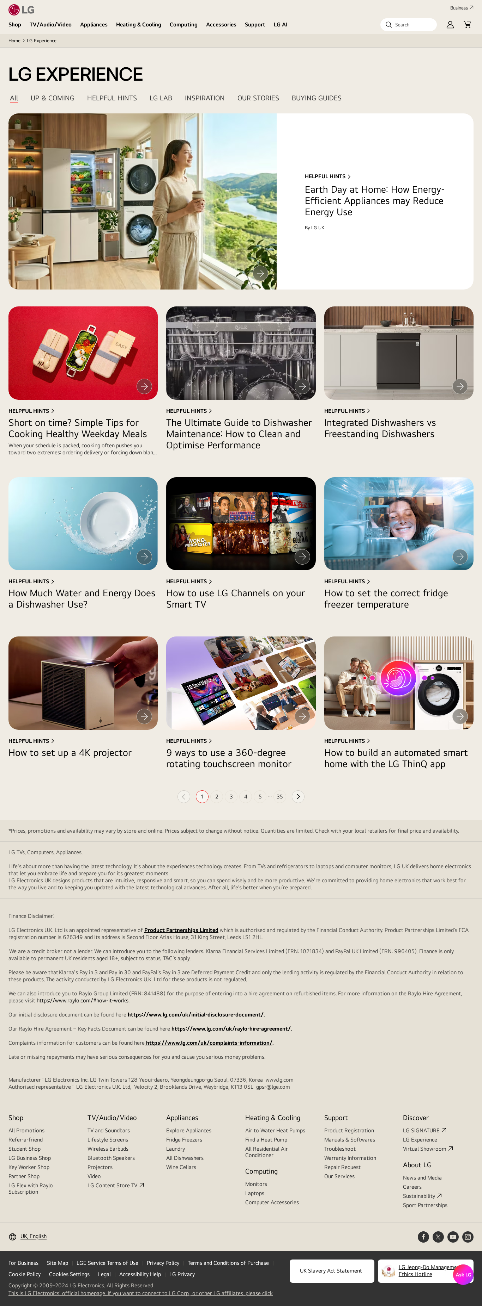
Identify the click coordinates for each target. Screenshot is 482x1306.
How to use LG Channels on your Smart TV (235, 598)
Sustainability (419, 1196)
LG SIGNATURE (421, 1130)
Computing (184, 24)
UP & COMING (52, 98)
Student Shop (24, 1148)
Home (14, 40)
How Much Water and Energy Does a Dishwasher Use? (82, 598)
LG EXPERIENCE (75, 75)
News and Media (422, 1177)
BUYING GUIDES (317, 98)
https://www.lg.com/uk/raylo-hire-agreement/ (231, 1028)
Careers (412, 1186)
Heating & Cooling (138, 24)
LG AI (281, 24)
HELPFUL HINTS (112, 98)
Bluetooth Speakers (111, 1158)
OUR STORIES (258, 98)
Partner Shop (24, 1176)
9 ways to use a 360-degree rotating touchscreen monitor (228, 757)
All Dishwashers (185, 1158)
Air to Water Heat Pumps (275, 1130)
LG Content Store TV (112, 1185)
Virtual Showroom (424, 1148)
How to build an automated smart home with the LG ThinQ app (396, 757)
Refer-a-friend (25, 1139)
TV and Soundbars (109, 1130)
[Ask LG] (463, 1275)
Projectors (100, 1167)
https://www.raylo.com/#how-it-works (82, 1000)
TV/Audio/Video (51, 24)
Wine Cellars (181, 1167)
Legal (104, 1274)
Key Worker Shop (28, 1167)
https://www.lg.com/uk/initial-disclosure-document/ (196, 1014)
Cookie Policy (24, 1274)
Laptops (254, 1193)
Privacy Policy (163, 1263)
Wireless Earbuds (108, 1148)
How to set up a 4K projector (70, 752)
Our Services (339, 1176)
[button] (408, 24)
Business (459, 8)
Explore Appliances (188, 1130)
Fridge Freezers (184, 1139)
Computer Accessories (272, 1202)
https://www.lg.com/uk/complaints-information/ (208, 1042)
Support (255, 24)
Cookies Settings (69, 1274)
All (14, 98)
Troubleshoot (340, 1148)
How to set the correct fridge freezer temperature (386, 598)
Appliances (94, 24)
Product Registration (349, 1130)
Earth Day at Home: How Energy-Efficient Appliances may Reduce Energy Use (375, 200)
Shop (14, 24)
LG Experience (420, 1139)
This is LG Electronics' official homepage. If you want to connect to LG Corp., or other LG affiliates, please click (140, 1293)
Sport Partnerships (425, 1205)
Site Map (57, 1263)
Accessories (221, 24)
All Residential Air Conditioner (266, 1151)
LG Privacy (182, 1274)
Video (94, 1176)
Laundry (175, 1148)
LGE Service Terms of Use (107, 1263)
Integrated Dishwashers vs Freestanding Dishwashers (380, 427)
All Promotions (26, 1130)
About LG (417, 1165)
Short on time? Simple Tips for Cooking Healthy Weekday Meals (77, 427)
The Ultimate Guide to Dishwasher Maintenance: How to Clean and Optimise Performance (239, 433)
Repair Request (342, 1167)
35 (280, 796)
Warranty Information (350, 1158)
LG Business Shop (29, 1158)
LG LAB (161, 98)
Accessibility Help (140, 1274)
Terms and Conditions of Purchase (228, 1263)
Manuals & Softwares (349, 1139)
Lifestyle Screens (108, 1139)
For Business (23, 1263)
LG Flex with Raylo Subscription (30, 1188)
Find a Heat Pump (266, 1139)
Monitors (256, 1184)
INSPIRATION (205, 98)
